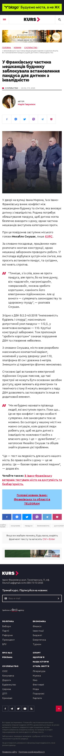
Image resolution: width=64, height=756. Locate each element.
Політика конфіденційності (32, 752)
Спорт (37, 653)
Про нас (7, 653)
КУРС (49, 236)
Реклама (7, 657)
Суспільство (11, 88)
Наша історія (41, 662)
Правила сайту (9, 752)
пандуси (28, 526)
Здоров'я (38, 657)
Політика (8, 621)
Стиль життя (41, 666)
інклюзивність (43, 526)
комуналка (15, 526)
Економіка (39, 621)
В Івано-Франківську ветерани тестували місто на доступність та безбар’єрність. (32, 480)
